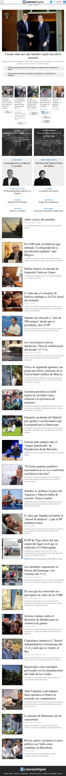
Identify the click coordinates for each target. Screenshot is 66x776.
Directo (51, 2)
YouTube (61, 2)
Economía (35, 5)
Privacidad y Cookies (35, 773)
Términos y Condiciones (21, 773)
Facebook (54, 2)
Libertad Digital (33, 1)
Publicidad (53, 773)
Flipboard (58, 2)
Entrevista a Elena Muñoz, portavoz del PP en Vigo (43, 559)
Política (30, 5)
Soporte (59, 773)
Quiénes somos (8, 773)
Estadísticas (46, 773)
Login (64, 2)
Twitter (57, 2)
